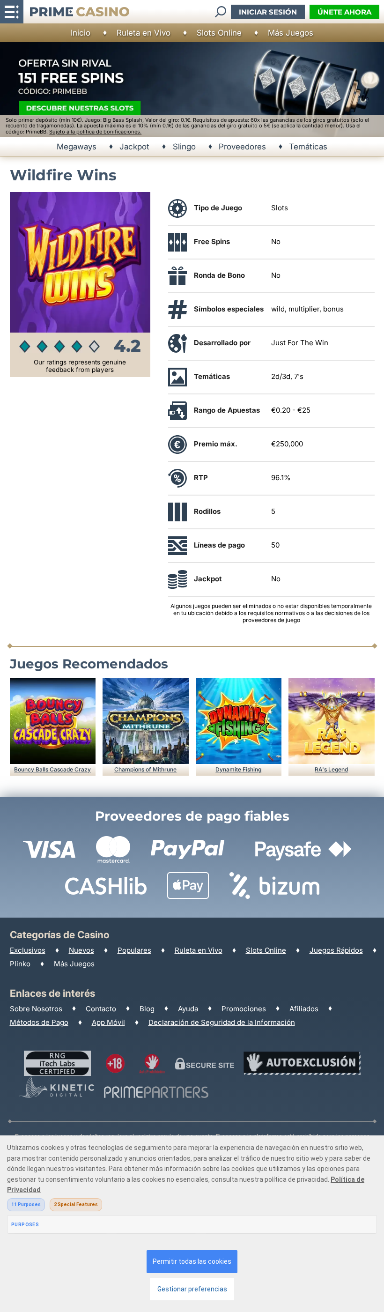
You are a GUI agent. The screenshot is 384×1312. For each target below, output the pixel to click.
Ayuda (188, 1008)
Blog (147, 1008)
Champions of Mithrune (145, 769)
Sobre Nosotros (36, 1008)
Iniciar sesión (268, 11)
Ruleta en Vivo (143, 32)
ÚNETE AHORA (344, 11)
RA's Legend (331, 769)
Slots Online (219, 32)
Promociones (244, 1008)
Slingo (184, 146)
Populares (134, 950)
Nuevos (81, 950)
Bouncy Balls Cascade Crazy (52, 769)
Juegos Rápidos (336, 950)
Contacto (101, 1008)
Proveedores (242, 146)
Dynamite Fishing (238, 769)
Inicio (80, 32)
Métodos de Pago (39, 1022)
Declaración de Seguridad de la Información (221, 1022)
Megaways (76, 146)
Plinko (20, 963)
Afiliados (303, 1008)
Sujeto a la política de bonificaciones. (95, 131)
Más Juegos (290, 32)
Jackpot (134, 146)
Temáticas (308, 146)
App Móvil (108, 1022)
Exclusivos (27, 950)
